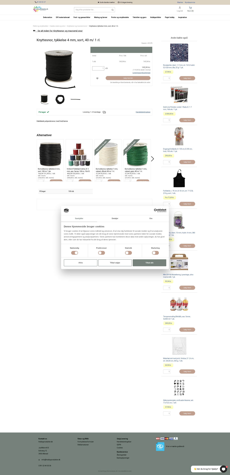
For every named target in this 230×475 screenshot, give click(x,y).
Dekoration (47, 17)
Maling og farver (100, 17)
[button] (112, 9)
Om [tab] (150, 218)
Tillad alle (149, 263)
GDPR (119, 445)
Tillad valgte (115, 263)
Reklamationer (83, 445)
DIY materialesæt (63, 17)
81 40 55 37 (41, 2)
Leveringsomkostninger (141, 73)
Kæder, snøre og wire (57, 26)
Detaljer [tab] (115, 218)
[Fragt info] (104, 112)
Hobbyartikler (155, 17)
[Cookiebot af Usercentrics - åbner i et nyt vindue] (155, 210)
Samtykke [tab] (79, 218)
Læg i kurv (187, 78)
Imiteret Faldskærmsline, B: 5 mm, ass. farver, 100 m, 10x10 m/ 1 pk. (78, 171)
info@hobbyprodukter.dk (51, 460)
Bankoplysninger (123, 458)
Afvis (80, 263)
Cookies (120, 448)
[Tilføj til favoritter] (97, 78)
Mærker (180, 2)
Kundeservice (190, 2)
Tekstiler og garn (139, 17)
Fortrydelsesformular (86, 442)
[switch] (101, 253)
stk (106, 68)
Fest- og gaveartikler (82, 17)
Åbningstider (121, 455)
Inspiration (182, 17)
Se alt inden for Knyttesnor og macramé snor (59, 30)
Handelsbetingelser (143, 112)
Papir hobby (169, 17)
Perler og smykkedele (40, 26)
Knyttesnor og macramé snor (77, 26)
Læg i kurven (128, 78)
